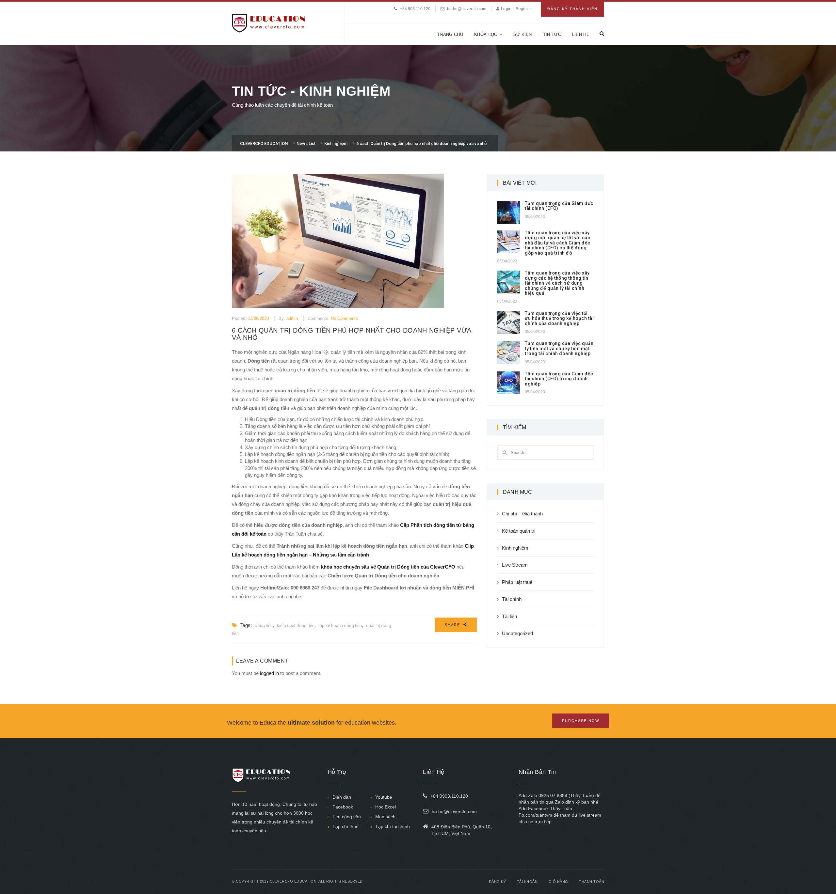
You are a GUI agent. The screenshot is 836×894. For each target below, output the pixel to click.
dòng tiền (264, 625)
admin (292, 318)
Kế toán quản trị (518, 531)
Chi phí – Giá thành (522, 513)
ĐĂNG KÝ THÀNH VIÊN (572, 9)
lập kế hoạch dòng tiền (340, 625)
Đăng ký (497, 882)
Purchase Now (580, 721)
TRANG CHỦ (450, 34)
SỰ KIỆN (522, 34)
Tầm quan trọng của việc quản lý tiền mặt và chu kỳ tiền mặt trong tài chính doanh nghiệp (559, 348)
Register (523, 9)
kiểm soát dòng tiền (295, 625)
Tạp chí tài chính (392, 826)
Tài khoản (527, 882)
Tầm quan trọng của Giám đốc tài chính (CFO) (559, 206)
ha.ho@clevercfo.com (466, 9)
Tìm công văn (346, 816)
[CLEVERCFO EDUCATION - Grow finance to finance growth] (268, 22)
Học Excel (385, 806)
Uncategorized (517, 633)
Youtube (383, 797)
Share (453, 625)
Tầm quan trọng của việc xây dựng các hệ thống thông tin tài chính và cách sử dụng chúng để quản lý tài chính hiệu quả (557, 283)
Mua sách (385, 816)
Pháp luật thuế (517, 582)
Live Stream (515, 565)
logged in (269, 673)
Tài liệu (509, 616)
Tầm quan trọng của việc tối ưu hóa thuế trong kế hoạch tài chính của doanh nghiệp (559, 318)
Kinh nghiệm (515, 548)
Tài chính (512, 599)
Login (506, 9)
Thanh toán (591, 882)
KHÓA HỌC (485, 34)
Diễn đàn (341, 797)
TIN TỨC (552, 34)
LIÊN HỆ (580, 34)
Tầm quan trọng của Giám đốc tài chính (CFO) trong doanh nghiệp (559, 378)
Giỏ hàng (558, 882)
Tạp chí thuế (345, 826)
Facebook (342, 806)
